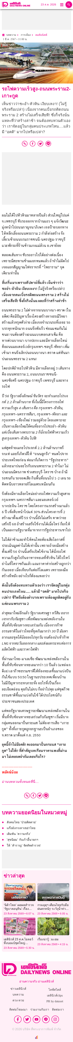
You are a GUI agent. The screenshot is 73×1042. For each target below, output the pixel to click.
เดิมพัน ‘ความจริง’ (19, 833)
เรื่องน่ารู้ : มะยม (48, 939)
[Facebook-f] (18, 1019)
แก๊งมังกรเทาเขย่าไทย (21, 828)
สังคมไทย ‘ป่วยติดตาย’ (21, 822)
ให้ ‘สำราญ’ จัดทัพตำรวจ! (23, 845)
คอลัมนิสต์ (41, 35)
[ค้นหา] (69, 4)
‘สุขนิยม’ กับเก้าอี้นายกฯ (22, 839)
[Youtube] (36, 1019)
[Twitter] (39, 795)
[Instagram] (55, 1019)
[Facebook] (33, 795)
